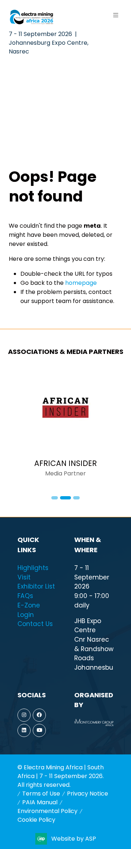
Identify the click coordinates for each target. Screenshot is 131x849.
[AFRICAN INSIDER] (65, 426)
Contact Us (35, 623)
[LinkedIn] (24, 730)
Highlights (32, 567)
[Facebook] (39, 715)
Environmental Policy (47, 811)
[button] (115, 15)
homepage (81, 283)
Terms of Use (41, 793)
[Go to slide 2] (65, 497)
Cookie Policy (36, 820)
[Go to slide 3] (76, 497)
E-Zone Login (28, 610)
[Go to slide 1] (54, 497)
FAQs (25, 595)
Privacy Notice (87, 793)
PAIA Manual (39, 802)
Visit (24, 577)
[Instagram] (24, 715)
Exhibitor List (36, 586)
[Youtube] (39, 730)
